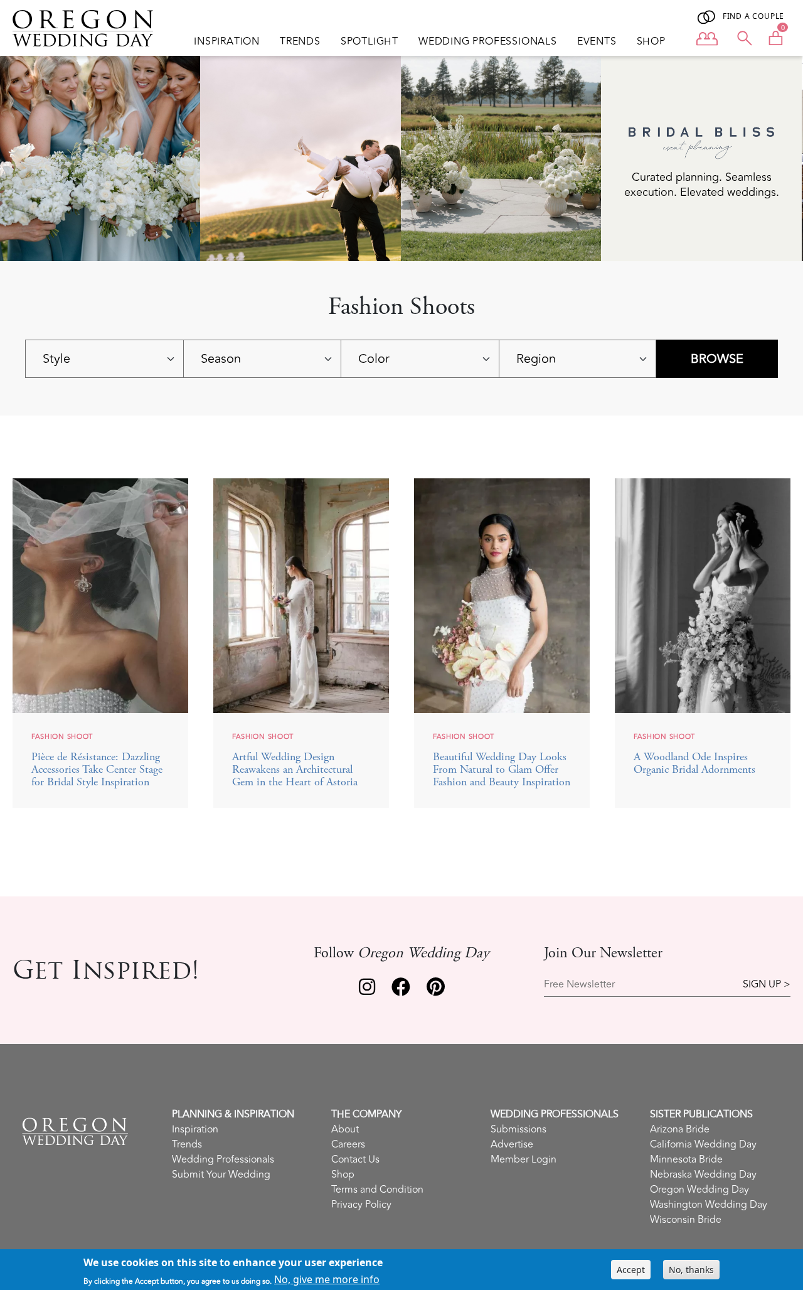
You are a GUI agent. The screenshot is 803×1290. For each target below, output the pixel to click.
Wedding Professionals (487, 41)
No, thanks (691, 1270)
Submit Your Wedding (221, 1174)
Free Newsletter (579, 984)
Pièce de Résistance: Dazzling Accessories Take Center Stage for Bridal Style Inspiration (96, 770)
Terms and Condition (377, 1189)
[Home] (88, 28)
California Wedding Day (703, 1144)
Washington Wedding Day (708, 1204)
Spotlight (369, 41)
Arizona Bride (680, 1129)
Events (597, 41)
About (345, 1129)
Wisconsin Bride (685, 1219)
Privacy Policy (361, 1204)
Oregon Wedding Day (699, 1189)
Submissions (518, 1129)
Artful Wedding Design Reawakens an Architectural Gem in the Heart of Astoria (295, 770)
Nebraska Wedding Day (703, 1174)
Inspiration (227, 41)
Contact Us (355, 1159)
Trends (300, 41)
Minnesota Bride (686, 1159)
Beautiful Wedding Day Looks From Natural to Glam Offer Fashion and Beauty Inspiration (501, 770)
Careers (348, 1144)
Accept (631, 1270)
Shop (651, 41)
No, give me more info (327, 1279)
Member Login (523, 1159)
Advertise (512, 1144)
